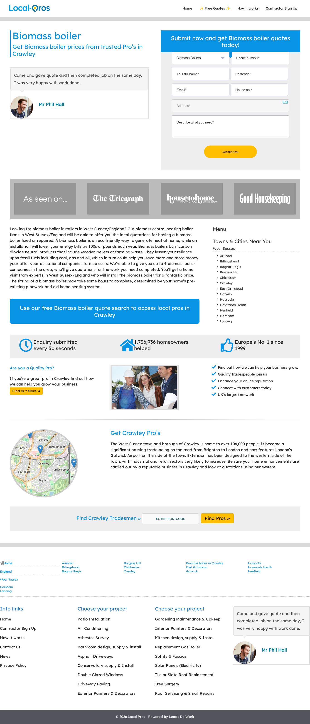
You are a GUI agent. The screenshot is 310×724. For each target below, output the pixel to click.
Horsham (227, 316)
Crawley (226, 283)
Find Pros (216, 518)
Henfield (226, 310)
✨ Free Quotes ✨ (214, 8)
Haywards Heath (233, 305)
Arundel (226, 256)
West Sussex (224, 248)
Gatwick (226, 294)
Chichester (228, 278)
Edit (285, 102)
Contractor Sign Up (281, 8)
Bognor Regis (230, 267)
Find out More (24, 391)
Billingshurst (229, 261)
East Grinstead (231, 289)
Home (187, 8)
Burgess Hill (229, 272)
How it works (247, 8)
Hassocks (227, 299)
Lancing (226, 321)
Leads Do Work (181, 716)
